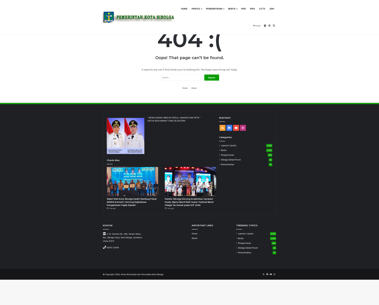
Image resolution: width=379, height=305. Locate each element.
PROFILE (196, 8)
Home (185, 88)
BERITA (231, 8)
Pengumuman (227, 155)
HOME (184, 8)
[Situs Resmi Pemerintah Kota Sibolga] (140, 17)
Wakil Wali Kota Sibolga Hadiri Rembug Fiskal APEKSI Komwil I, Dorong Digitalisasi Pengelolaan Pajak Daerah (132, 202)
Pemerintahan (227, 164)
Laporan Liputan (228, 145)
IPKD (252, 8)
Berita (224, 150)
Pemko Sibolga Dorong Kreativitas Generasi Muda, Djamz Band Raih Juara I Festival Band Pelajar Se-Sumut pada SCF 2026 (189, 202)
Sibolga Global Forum (231, 159)
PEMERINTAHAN (214, 8)
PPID (243, 8)
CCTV (262, 8)
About (194, 88)
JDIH (271, 8)
